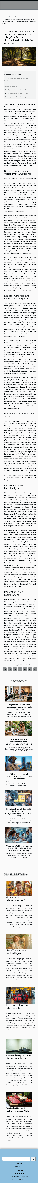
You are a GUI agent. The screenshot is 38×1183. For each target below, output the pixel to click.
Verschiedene (19, 1173)
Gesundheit (14, 17)
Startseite (4, 17)
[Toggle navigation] (4, 5)
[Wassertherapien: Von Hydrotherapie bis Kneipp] (19, 1046)
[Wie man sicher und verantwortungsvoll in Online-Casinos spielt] (18, 763)
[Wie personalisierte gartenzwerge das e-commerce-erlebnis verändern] (18, 728)
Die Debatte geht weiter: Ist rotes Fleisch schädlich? (19, 1111)
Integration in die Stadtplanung (17, 97)
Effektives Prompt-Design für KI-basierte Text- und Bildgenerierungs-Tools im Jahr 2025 (19, 812)
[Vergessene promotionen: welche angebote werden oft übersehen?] (18, 694)
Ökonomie (19, 1170)
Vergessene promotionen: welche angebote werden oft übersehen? (19, 707)
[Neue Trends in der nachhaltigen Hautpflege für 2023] (19, 941)
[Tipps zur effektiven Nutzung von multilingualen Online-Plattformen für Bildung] (18, 835)
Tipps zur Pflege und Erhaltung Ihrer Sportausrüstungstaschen (21, 1008)
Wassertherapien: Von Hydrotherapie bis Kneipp (18, 1058)
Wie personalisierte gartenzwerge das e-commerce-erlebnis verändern (19, 741)
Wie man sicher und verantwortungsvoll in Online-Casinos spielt (19, 776)
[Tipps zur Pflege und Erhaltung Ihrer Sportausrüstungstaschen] (20, 995)
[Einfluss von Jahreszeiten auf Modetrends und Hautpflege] (19, 888)
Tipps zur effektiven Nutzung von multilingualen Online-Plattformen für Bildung (19, 848)
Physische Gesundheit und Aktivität (18, 90)
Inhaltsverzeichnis (13, 74)
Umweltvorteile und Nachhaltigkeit (18, 93)
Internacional (19, 1167)
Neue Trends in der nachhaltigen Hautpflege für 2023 (17, 953)
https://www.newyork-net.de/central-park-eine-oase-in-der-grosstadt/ (20, 458)
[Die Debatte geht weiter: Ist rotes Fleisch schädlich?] (19, 1099)
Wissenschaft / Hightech (19, 1177)
